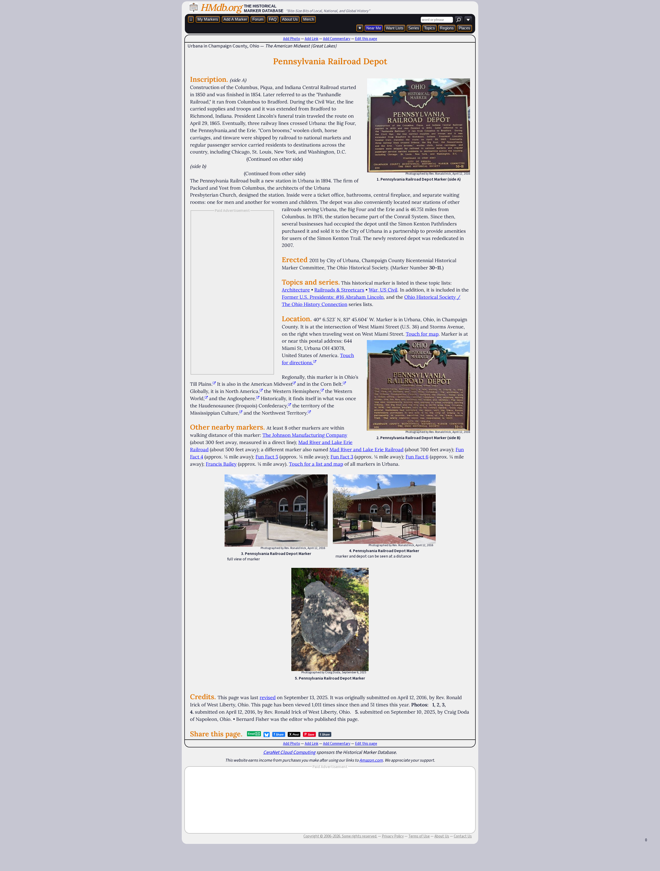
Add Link (311, 38)
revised (268, 697)
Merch (308, 19)
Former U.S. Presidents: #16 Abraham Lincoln (333, 297)
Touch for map (422, 334)
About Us (290, 19)
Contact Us (463, 836)
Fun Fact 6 (417, 457)
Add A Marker (235, 19)
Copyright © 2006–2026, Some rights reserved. (340, 836)
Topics (429, 28)
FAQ (273, 19)
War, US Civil (383, 290)
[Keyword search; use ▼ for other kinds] (459, 19)
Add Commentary (336, 38)
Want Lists (394, 28)
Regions (447, 28)
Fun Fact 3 (342, 457)
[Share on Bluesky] (266, 734)
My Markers (207, 19)
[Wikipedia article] (214, 384)
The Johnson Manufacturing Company (304, 435)
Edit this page (366, 38)
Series (413, 28)
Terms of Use (419, 836)
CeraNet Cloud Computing (289, 752)
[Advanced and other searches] (468, 19)
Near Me (373, 28)
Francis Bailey (221, 464)
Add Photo (291, 38)
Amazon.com (371, 760)
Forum (257, 19)
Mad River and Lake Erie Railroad (366, 449)
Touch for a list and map (316, 464)
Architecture (296, 290)
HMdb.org (220, 7)
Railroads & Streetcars (339, 290)
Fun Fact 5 (266, 457)
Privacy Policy (393, 836)
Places (464, 28)
